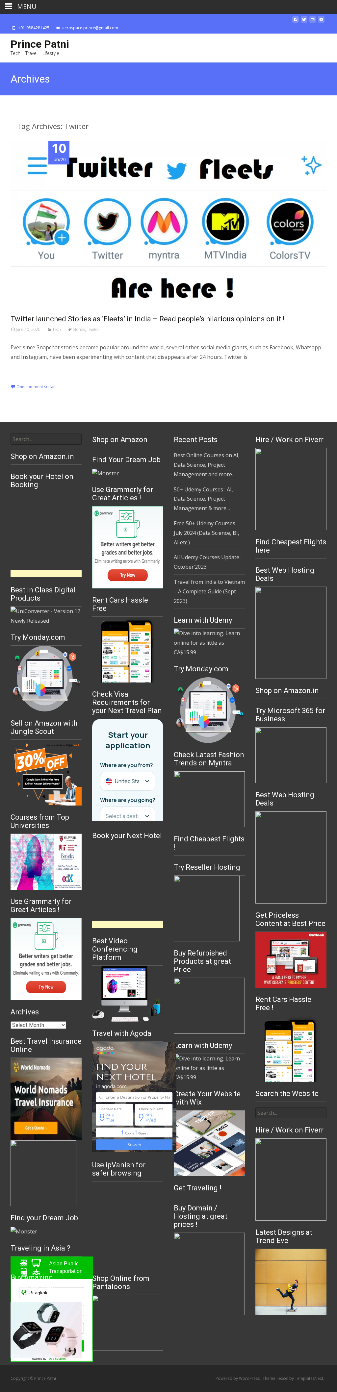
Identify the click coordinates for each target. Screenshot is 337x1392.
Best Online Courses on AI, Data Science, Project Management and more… (207, 465)
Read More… (27, 370)
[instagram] (312, 21)
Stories (79, 329)
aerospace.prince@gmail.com (90, 28)
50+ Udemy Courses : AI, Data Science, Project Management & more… (203, 499)
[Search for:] (46, 439)
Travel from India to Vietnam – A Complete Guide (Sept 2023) (209, 591)
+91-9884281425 (33, 28)
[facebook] (295, 21)
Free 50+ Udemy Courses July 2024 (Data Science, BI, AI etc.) (206, 533)
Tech (56, 329)
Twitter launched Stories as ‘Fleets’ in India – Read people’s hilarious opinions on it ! (148, 319)
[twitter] (304, 21)
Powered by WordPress (238, 1378)
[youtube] (321, 21)
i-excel (282, 1378)
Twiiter (93, 329)
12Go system (56, 1358)
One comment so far (35, 386)
